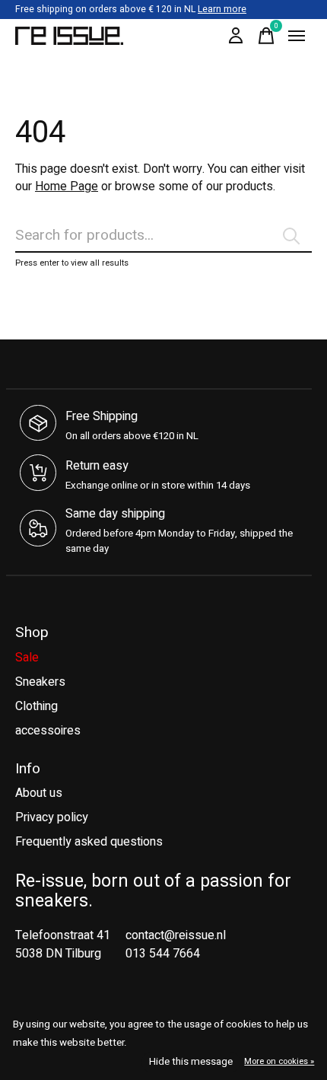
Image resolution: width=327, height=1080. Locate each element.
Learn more (222, 9)
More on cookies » (279, 1061)
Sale (27, 657)
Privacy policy (51, 817)
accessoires (48, 731)
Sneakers (40, 682)
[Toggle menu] (296, 36)
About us (38, 793)
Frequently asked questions (89, 842)
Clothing (36, 706)
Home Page (66, 186)
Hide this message (191, 1061)
